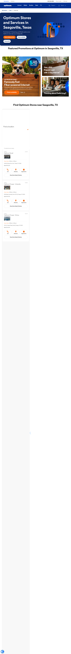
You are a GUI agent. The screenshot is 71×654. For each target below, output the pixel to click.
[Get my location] (27, 129)
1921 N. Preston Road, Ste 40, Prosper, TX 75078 (13, 225)
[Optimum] (8, 5)
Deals (36, 5)
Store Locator (58, 1)
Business (12, 1)
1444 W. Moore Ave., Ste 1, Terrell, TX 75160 (12, 163)
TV (41, 5)
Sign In (62, 5)
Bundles (31, 5)
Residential (6, 1)
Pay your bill (7, 41)
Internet (19, 5)
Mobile (25, 5)
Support (53, 5)
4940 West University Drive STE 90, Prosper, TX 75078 (14, 194)
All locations (4, 10)
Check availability (21, 37)
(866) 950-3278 (7, 165)
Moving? (65, 1)
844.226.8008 (51, 1)
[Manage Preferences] (2, 651)
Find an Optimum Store (9, 37)
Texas (10, 10)
